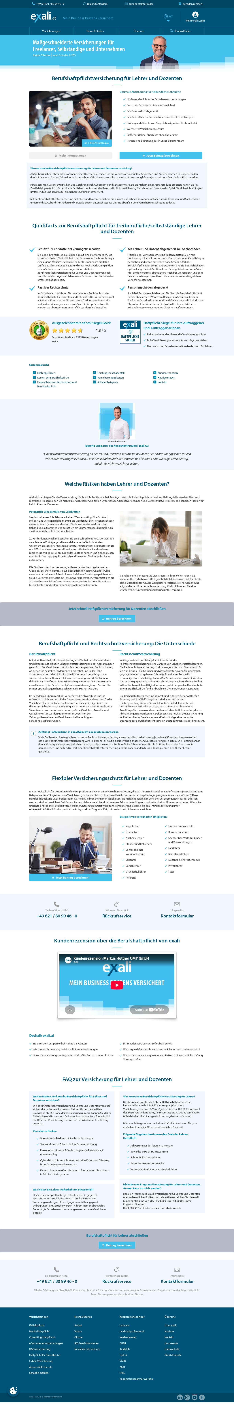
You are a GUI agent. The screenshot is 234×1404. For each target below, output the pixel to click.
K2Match (125, 1349)
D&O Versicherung (39, 1349)
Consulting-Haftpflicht (42, 1337)
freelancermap (128, 1337)
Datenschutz (172, 1349)
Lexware (124, 1325)
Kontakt (162, 382)
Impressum (171, 1343)
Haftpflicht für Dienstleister (45, 1355)
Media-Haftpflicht (39, 1331)
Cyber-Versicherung (40, 1361)
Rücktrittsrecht (173, 1355)
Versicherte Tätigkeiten (110, 377)
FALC (122, 1372)
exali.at (43, 16)
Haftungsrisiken (46, 372)
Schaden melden (192, 3)
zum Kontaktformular (141, 3)
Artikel (78, 1325)
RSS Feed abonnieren (86, 1343)
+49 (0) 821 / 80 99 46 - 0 (50, 3)
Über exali (171, 1325)
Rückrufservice (116, 916)
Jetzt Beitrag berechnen (162, 155)
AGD (122, 1367)
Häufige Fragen (166, 377)
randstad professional (132, 1331)
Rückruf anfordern (97, 3)
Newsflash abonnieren (87, 1349)
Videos (78, 1331)
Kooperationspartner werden (136, 1378)
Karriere (169, 1331)
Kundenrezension (168, 372)
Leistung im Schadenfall (111, 372)
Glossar (78, 1337)
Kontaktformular (177, 916)
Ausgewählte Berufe (40, 1367)
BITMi (123, 1343)
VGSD (123, 1361)
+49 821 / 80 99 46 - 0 (57, 916)
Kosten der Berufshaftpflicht (53, 377)
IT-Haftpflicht (36, 1325)
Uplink (123, 1355)
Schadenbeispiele (107, 382)
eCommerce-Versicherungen (46, 1343)
